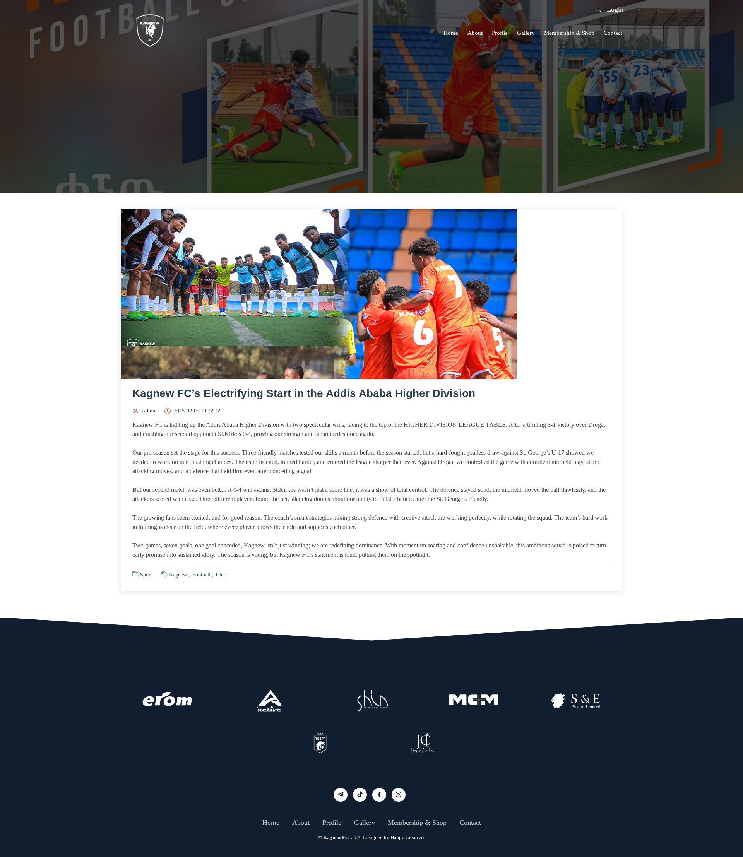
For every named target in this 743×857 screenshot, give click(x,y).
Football (201, 575)
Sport (146, 575)
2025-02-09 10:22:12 (197, 411)
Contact (613, 33)
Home (450, 33)
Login (614, 9)
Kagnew (178, 575)
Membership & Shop (569, 33)
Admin (149, 411)
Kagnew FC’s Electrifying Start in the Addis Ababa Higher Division (303, 393)
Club (221, 575)
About (475, 33)
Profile (500, 33)
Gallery (526, 33)
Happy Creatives (407, 837)
